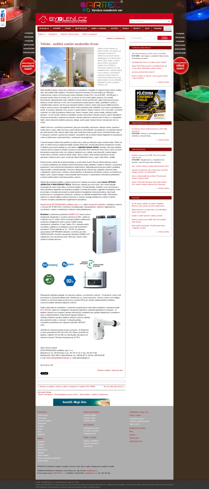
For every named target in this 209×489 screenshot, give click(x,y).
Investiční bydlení (90, 415)
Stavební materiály (44, 420)
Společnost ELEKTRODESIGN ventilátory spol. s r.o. (61, 204)
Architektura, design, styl (138, 412)
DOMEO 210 (73, 214)
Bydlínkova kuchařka (137, 428)
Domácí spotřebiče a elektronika (49, 458)
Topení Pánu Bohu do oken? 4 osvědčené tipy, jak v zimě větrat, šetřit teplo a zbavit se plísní (149, 67)
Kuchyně (41, 441)
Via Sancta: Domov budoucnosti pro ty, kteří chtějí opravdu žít (149, 130)
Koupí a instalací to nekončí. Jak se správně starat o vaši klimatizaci (150, 77)
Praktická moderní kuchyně (139, 421)
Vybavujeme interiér (137, 418)
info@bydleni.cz (92, 470)
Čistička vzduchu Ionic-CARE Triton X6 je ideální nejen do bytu (149, 156)
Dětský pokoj (42, 450)
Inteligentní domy (90, 433)
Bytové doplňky (43, 455)
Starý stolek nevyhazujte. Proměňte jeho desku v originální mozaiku (148, 226)
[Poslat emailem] (3, 24)
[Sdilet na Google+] (3, 20)
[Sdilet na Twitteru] (3, 11)
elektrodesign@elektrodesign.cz (58, 357)
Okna (40, 431)
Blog (131, 431)
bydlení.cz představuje (115, 38)
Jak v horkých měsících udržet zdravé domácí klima (150, 166)
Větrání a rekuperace (45, 394)
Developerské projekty (91, 428)
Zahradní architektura (91, 443)
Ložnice (40, 447)
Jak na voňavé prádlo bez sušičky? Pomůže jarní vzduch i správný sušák (149, 177)
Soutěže (132, 434)
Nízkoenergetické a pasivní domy (66, 394)
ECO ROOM (45, 310)
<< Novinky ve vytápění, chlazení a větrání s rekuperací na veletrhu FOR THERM (66, 386)
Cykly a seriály (135, 415)
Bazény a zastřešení (91, 441)
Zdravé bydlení (85, 394)
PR (52, 365)
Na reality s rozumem (91, 430)
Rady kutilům (88, 446)
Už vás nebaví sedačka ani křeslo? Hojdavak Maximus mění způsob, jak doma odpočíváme (148, 204)
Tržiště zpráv (134, 438)
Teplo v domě (134, 424)
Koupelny (41, 444)
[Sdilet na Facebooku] (3, 15)
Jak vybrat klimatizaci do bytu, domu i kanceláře (149, 53)
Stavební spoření (90, 420)
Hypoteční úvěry (89, 418)
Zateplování (42, 423)
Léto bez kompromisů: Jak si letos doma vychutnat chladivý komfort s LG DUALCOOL (150, 171)
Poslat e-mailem (103, 370)
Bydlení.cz (41, 34)
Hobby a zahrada (89, 437)
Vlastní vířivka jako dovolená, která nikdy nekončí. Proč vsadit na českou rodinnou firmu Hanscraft (149, 183)
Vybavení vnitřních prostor (70, 34)
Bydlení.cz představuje (100, 394)
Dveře (40, 429)
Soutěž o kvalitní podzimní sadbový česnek (147, 215)
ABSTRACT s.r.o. (59, 473)
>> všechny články (162, 82)
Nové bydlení (88, 424)
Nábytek (41, 452)
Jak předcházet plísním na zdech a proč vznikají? (149, 62)
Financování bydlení (91, 412)
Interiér (40, 438)
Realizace (41, 434)
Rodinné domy (43, 415)
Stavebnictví (53, 34)
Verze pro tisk (117, 370)
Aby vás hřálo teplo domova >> (115, 386)
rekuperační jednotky (97, 204)
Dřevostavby (42, 418)
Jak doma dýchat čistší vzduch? (143, 72)
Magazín (135, 198)
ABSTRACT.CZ (135, 441)
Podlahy (41, 426)
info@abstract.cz (91, 473)
